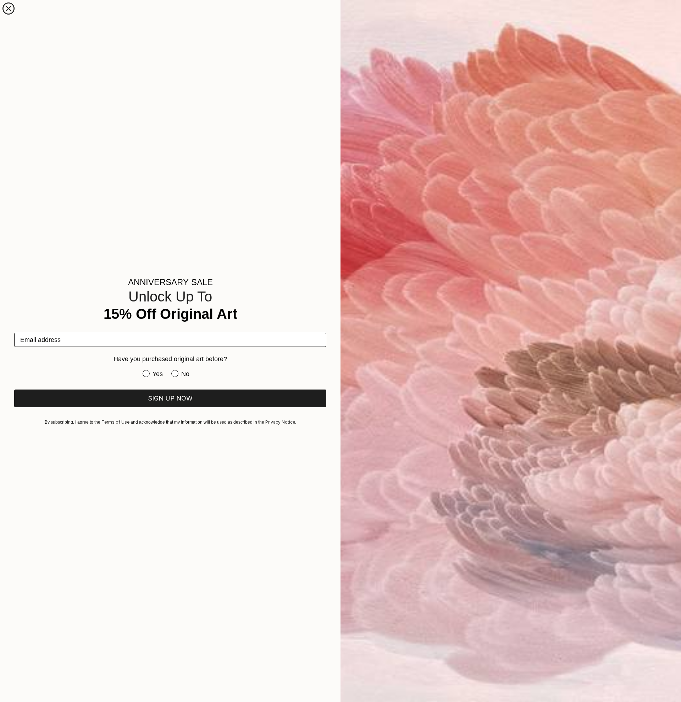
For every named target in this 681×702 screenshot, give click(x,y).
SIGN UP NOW (170, 398)
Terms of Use (115, 422)
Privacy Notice (280, 422)
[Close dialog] (8, 8)
